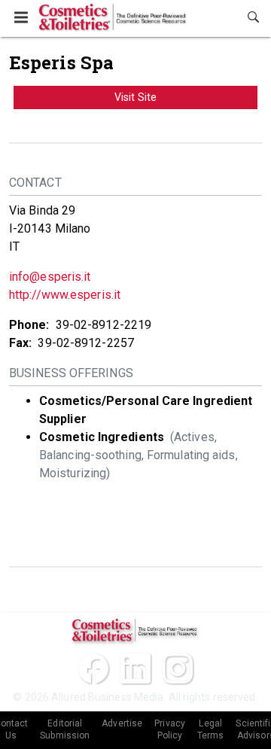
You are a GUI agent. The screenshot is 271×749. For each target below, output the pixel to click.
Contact (35, 182)
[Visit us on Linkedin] (135, 668)
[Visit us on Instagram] (178, 668)
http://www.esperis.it (64, 295)
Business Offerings (71, 373)
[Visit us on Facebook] (93, 668)
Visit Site (135, 97)
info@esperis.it (50, 276)
